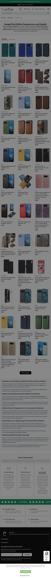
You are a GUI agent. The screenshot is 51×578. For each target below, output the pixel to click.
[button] (25, 575)
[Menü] (49, 552)
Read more (28, 567)
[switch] (46, 560)
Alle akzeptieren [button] (25, 571)
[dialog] (25, 571)
